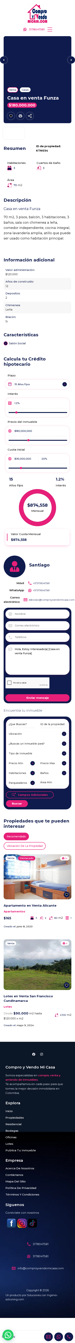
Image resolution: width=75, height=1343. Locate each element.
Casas (25, 89)
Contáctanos (14, 1175)
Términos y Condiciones (22, 1194)
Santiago (39, 565)
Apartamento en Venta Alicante (30, 905)
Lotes (8, 1006)
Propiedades (14, 1117)
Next (71, 60)
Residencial (13, 1124)
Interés (13, 394)
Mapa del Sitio (15, 1181)
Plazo (12, 375)
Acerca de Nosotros (19, 1168)
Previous (3, 60)
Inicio (9, 1111)
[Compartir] (29, 116)
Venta (12, 89)
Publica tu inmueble (20, 1150)
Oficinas (11, 1137)
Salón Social (17, 343)
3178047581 (37, 29)
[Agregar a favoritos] (11, 116)
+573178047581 (41, 583)
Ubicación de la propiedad (25, 846)
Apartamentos (14, 911)
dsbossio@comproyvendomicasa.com (51, 599)
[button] (50, 29)
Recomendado (16, 836)
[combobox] (37, 384)
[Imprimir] (20, 116)
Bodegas (11, 1130)
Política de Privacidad (20, 1188)
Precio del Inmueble (22, 422)
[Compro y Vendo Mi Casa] (37, 13)
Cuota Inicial (16, 449)
